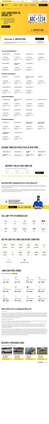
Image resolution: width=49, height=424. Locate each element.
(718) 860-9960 (41, 57)
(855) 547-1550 (44, 1)
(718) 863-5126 (6, 67)
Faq (26, 1)
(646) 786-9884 (29, 103)
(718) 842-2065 (6, 103)
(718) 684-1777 (6, 136)
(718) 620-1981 (17, 126)
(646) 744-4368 (29, 57)
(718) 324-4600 (29, 67)
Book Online (39, 38)
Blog (17, 1)
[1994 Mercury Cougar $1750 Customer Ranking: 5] (42, 351)
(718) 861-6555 (6, 90)
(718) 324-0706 (29, 113)
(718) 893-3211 (29, 90)
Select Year (7, 170)
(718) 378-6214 (18, 103)
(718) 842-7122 (18, 57)
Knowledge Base (22, 1)
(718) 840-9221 (41, 126)
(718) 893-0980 (18, 113)
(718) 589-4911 (17, 136)
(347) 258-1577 (6, 126)
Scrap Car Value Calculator (7, 1)
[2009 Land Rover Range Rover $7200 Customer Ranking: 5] (7, 351)
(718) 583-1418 (17, 67)
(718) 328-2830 (18, 90)
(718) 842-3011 (29, 126)
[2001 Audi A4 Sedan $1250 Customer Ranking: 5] (30, 351)
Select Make (17, 170)
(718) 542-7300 (6, 113)
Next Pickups (40, 362)
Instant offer (42, 5)
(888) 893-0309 (41, 103)
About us (14, 1)
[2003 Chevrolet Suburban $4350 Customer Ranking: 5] (18, 351)
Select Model (27, 170)
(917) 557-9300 (6, 57)
